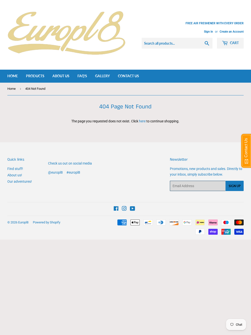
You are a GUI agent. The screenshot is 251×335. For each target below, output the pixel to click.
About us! (14, 175)
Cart (234, 43)
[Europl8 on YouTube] (132, 209)
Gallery (102, 76)
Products (35, 76)
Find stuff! (15, 169)
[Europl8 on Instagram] (124, 209)
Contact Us (128, 76)
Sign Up (234, 186)
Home (12, 76)
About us (60, 76)
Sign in (208, 31)
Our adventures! (19, 181)
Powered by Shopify (46, 222)
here (142, 121)
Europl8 (23, 222)
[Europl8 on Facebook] (116, 209)
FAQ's (82, 76)
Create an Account (232, 31)
